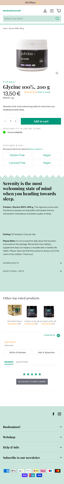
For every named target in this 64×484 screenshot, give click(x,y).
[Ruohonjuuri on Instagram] (59, 413)
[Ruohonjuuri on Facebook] (53, 413)
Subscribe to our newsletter (21, 457)
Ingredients (11, 263)
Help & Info (11, 447)
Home (5, 28)
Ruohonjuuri (11, 427)
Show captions (35, 149)
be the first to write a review (32, 381)
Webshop (9, 437)
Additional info (13, 271)
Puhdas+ (9, 81)
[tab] (17, 352)
